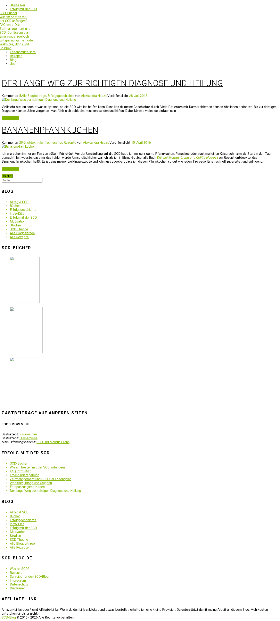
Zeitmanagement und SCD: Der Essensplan (40, 479)
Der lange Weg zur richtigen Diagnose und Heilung (112, 83)
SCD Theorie (19, 229)
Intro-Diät (17, 214)
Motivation (17, 221)
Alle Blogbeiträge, (34, 96)
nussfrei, (57, 143)
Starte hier (17, 5)
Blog (13, 60)
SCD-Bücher (18, 463)
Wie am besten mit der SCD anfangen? (37, 467)
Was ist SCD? (19, 569)
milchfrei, (43, 143)
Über (13, 64)
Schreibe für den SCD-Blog (29, 577)
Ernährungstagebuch (24, 475)
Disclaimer (17, 588)
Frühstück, (28, 143)
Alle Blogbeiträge (22, 233)
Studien (15, 225)
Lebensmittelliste (23, 52)
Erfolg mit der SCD (23, 9)
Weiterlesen (10, 118)
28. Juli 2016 (138, 96)
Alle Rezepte (19, 237)
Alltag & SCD (19, 202)
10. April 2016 (141, 143)
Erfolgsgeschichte (61, 96)
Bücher (15, 206)
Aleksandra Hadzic (94, 96)
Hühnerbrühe (28, 438)
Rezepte (16, 56)
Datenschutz (19, 584)
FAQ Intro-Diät (20, 471)
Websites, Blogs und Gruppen (31, 483)
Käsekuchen (28, 434)
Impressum (18, 580)
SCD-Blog (9, 617)
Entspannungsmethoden (27, 487)
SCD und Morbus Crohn (52, 442)
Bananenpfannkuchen (50, 130)
